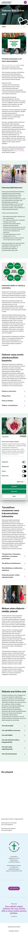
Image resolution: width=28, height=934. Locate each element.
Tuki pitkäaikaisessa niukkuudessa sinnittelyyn (12, 569)
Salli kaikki (14, 486)
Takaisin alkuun (14, 931)
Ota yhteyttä (14, 888)
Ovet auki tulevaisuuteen (9, 754)
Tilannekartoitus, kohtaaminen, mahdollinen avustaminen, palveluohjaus (11, 556)
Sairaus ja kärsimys (7, 400)
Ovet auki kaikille (7, 735)
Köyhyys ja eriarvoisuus (9, 391)
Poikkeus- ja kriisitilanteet (10, 405)
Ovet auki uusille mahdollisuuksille (7, 748)
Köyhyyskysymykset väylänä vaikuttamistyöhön (10, 576)
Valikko (4, 26)
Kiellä (14, 496)
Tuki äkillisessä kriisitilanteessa (11, 563)
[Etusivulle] (6, 2)
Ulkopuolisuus (6, 396)
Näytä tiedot (20, 481)
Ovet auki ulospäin (7, 726)
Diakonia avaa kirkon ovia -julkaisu (11, 65)
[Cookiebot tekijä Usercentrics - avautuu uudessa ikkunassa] (20, 436)
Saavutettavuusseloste (14, 927)
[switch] (24, 466)
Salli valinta (14, 491)
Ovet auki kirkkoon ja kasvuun (11, 730)
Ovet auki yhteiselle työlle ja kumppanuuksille (10, 741)
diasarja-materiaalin (18, 150)
